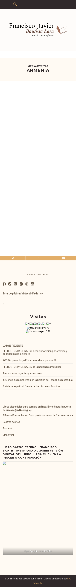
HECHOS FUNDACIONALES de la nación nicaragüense (32, 366)
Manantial (8, 435)
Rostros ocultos (11, 422)
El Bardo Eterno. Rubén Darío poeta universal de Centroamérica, (38, 415)
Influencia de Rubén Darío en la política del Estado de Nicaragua (38, 379)
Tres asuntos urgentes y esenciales (22, 373)
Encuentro (8, 428)
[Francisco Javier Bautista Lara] (38, 28)
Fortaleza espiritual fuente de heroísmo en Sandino (31, 386)
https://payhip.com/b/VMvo (38, 551)
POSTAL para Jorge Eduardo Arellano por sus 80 (30, 360)
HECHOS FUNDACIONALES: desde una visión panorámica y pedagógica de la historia (35, 352)
